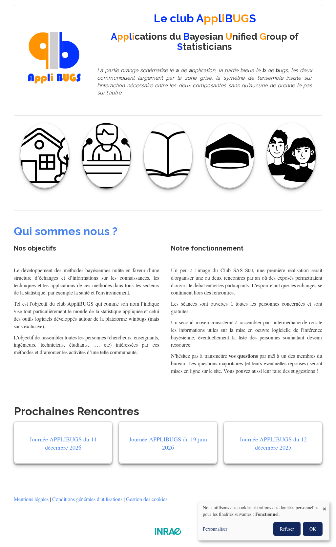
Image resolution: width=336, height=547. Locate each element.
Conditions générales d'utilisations (87, 499)
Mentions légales (31, 499)
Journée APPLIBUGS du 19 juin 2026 (168, 443)
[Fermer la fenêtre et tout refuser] (324, 505)
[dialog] (263, 520)
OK (312, 529)
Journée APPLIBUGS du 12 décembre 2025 (273, 443)
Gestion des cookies (146, 499)
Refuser (287, 529)
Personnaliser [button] (215, 529)
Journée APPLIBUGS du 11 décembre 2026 (63, 443)
